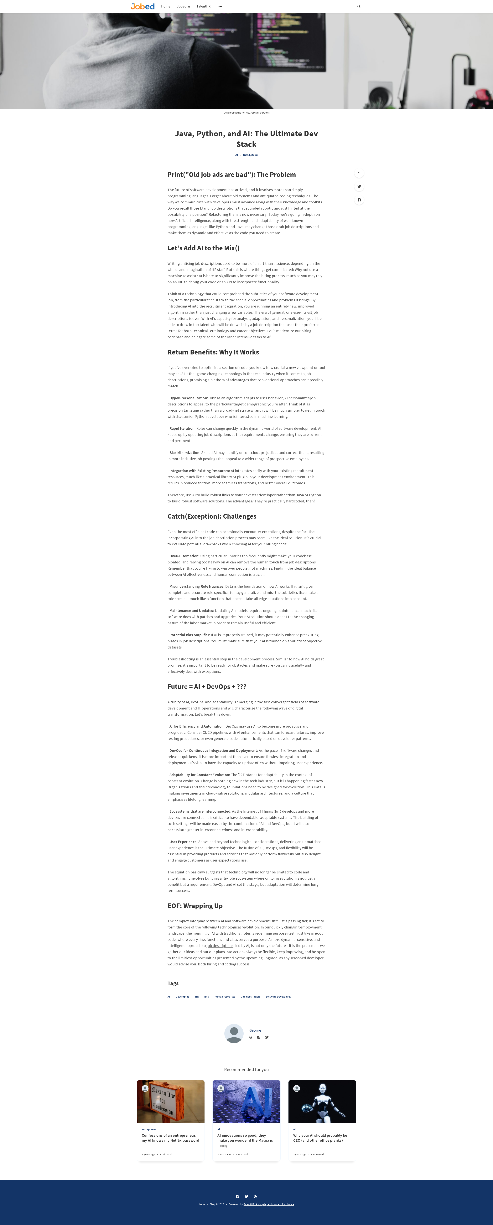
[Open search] (359, 6)
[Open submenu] (220, 6)
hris (206, 996)
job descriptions (220, 945)
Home (165, 6)
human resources (225, 996)
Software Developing (278, 996)
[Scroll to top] (359, 173)
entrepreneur (150, 1129)
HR (196, 996)
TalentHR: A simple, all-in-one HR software (269, 1204)
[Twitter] (359, 186)
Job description (250, 996)
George (255, 1030)
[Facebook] (359, 200)
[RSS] (255, 1196)
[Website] (250, 1037)
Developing (182, 996)
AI (236, 154)
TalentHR (203, 6)
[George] (234, 1033)
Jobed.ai (183, 6)
